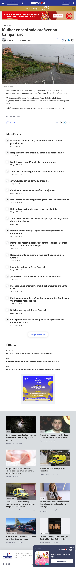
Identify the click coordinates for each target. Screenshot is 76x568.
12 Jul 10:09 (21, 542)
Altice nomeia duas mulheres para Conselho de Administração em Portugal (54, 504)
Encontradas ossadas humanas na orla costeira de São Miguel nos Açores (21, 437)
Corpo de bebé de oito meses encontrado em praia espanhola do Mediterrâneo (20, 471)
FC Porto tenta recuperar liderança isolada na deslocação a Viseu (29, 353)
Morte (19, 116)
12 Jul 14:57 (52, 441)
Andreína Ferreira (11, 542)
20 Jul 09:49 (43, 512)
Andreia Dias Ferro (11, 510)
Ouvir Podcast (62, 561)
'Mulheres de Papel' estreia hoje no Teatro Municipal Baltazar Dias (55, 538)
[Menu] (3, 3)
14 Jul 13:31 (55, 542)
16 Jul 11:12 (54, 474)
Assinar (65, 3)
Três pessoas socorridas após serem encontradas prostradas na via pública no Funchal (21, 504)
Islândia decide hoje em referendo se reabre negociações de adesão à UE (32, 361)
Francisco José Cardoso (46, 510)
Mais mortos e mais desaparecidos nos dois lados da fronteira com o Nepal (33, 369)
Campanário (10, 116)
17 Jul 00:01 (18, 443)
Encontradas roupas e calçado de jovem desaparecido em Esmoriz (54, 436)
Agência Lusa (10, 443)
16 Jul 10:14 (21, 510)
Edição (12, 3)
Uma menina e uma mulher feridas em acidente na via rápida (21, 538)
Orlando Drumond (45, 474)
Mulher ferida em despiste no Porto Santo (52, 469)
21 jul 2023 (25, 40)
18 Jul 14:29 (18, 477)
